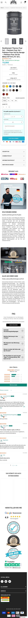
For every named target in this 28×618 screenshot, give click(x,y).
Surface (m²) (7, 113)
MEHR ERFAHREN (13, 325)
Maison (2, 7)
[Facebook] (2, 581)
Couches (6, 119)
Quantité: (5, 104)
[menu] (1, 2)
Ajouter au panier (13, 138)
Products (7, 7)
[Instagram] (6, 581)
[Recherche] (6, 2)
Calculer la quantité (20, 97)
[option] (14, 23)
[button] (1, 41)
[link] (5, 174)
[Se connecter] (21, 2)
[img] (3, 394)
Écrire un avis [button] (13, 385)
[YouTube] (9, 581)
